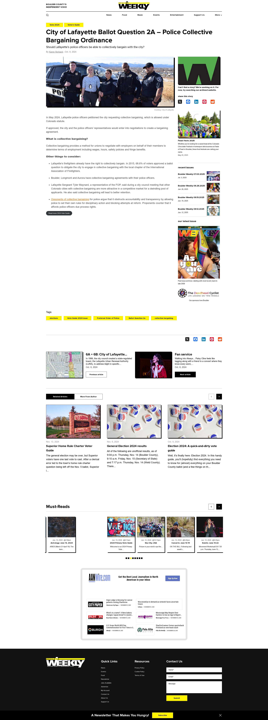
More (217, 15)
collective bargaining (164, 318)
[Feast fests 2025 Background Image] (199, 124)
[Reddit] (213, 102)
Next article (185, 374)
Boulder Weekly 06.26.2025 (191, 186)
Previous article (96, 374)
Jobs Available (106, 683)
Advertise (104, 687)
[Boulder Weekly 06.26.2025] (213, 187)
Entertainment (177, 15)
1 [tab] (126, 558)
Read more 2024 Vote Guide (59, 213)
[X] (180, 102)
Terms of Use (139, 675)
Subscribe (162, 715)
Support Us (199, 15)
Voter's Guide (74, 25)
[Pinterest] (204, 102)
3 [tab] (130, 558)
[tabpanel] (60, 534)
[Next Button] (219, 506)
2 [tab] (128, 558)
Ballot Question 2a (137, 318)
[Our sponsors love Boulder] (199, 293)
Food (124, 15)
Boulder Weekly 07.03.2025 (191, 174)
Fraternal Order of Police (108, 318)
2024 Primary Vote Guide (89, 543)
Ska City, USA (119, 543)
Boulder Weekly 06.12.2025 (191, 209)
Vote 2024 (54, 25)
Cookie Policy (139, 672)
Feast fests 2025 (186, 140)
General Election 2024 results (127, 446)
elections (54, 318)
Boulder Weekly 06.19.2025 (191, 197)
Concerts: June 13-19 (149, 543)
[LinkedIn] (196, 102)
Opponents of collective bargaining (70, 199)
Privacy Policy (139, 668)
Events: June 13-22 (179, 543)
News (109, 15)
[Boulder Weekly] (134, 5)
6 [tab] (137, 558)
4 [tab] (133, 558)
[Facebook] (188, 102)
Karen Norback (56, 52)
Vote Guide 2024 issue (77, 318)
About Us (104, 698)
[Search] (47, 15)
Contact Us (105, 694)
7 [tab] (139, 558)
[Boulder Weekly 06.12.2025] (213, 211)
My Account (105, 690)
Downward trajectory (208, 543)
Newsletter (105, 679)
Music (140, 15)
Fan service (183, 354)
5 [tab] (135, 558)
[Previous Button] (211, 506)
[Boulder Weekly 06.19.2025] (213, 199)
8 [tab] (141, 558)
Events (156, 15)
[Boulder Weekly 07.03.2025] (213, 176)
